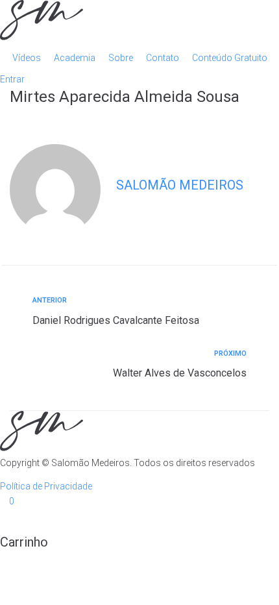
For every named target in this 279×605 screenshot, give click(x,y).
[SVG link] (139, 22)
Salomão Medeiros (179, 185)
